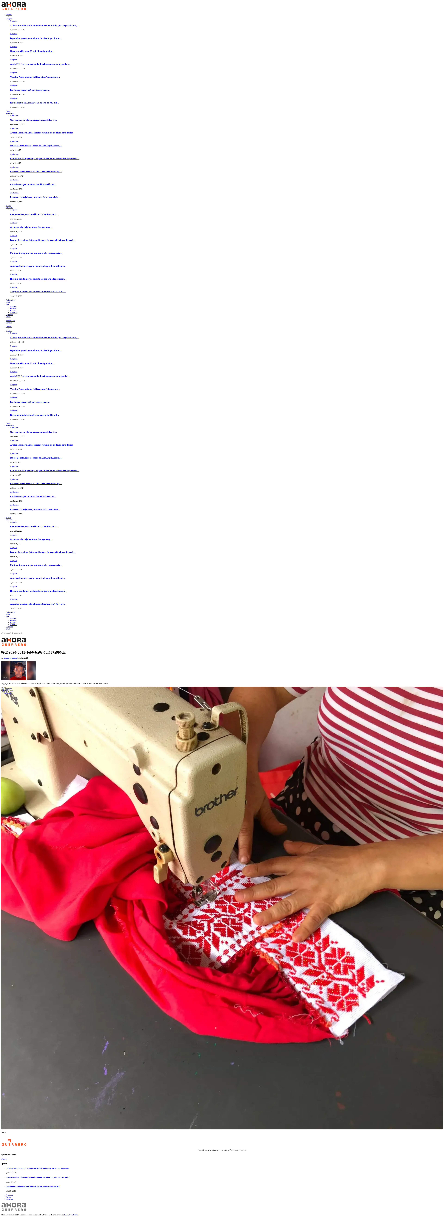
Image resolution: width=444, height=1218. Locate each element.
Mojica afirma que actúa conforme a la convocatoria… (36, 253)
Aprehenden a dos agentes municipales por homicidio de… (38, 266)
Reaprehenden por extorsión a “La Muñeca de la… (34, 214)
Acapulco (9, 208)
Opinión (13, 306)
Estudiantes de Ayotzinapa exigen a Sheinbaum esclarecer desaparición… (44, 158)
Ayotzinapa (10, 113)
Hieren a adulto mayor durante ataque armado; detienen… (38, 279)
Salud (8, 302)
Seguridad (9, 315)
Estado (8, 317)
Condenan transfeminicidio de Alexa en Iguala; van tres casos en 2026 (33, 1186)
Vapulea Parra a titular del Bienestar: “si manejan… (35, 77)
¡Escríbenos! (10, 321)
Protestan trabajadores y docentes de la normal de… (35, 197)
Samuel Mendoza (10, 658)
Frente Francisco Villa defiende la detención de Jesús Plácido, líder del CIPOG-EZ (38, 1177)
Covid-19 (13, 313)
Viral (7, 304)
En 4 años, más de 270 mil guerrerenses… (30, 90)
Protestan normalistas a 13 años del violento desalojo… (36, 171)
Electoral (9, 15)
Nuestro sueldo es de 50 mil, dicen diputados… (32, 51)
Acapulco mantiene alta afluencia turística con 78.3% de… (38, 291)
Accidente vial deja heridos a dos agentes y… (31, 227)
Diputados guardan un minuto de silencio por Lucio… (36, 38)
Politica (8, 206)
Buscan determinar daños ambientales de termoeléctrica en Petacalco (42, 240)
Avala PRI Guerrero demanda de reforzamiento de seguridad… (40, 64)
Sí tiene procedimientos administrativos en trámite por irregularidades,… (44, 25)
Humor (12, 311)
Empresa (9, 323)
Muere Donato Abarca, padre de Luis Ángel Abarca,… (36, 145)
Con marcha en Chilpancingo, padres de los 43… (33, 120)
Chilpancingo (10, 300)
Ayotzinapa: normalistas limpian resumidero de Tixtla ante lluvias (41, 133)
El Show (13, 308)
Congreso (9, 19)
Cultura (8, 111)
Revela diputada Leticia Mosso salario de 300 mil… (34, 103)
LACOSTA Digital (71, 1215)
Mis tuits (4, 1159)
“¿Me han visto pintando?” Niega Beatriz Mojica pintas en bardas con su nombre (37, 1168)
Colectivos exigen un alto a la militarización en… (33, 184)
